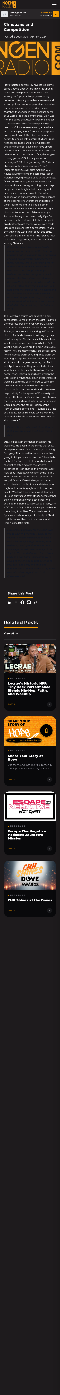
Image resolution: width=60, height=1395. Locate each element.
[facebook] (22, 602)
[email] (35, 602)
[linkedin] (10, 602)
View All (9, 633)
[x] (16, 602)
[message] (29, 602)
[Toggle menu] (54, 4)
